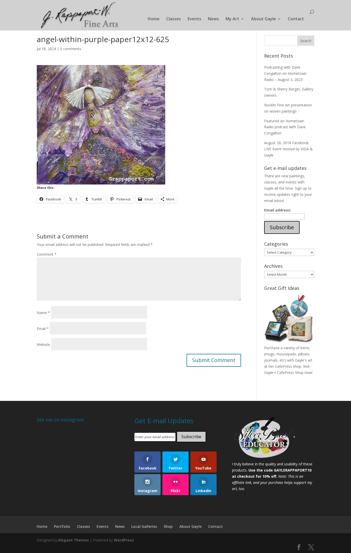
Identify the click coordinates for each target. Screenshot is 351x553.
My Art (232, 19)
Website (43, 344)
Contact (296, 19)
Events (194, 19)
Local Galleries (144, 526)
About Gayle (263, 19)
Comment (47, 254)
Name (43, 312)
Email (43, 328)
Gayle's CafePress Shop (283, 372)
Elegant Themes (73, 540)
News (213, 19)
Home (154, 19)
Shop (168, 526)
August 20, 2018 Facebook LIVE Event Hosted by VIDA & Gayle (288, 149)
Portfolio (62, 526)
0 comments (70, 48)
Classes (173, 19)
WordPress (124, 540)
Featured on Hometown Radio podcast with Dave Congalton (285, 127)
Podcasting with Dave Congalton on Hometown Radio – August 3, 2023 (285, 73)
